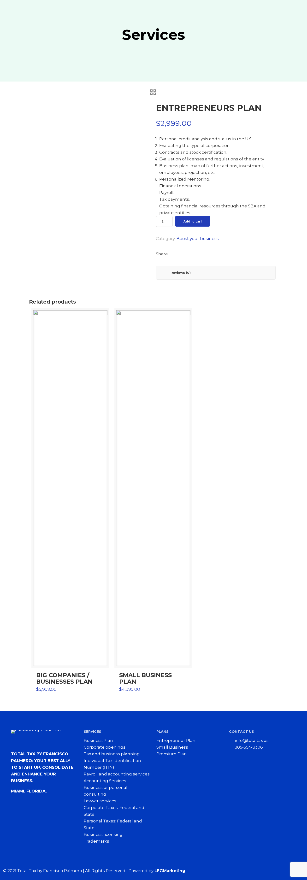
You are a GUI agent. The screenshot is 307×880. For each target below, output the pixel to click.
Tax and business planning (112, 753)
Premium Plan (171, 753)
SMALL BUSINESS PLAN (145, 678)
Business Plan (98, 740)
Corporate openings (104, 747)
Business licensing (103, 834)
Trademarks (96, 841)
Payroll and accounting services (117, 774)
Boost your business (198, 238)
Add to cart (192, 221)
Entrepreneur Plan (175, 740)
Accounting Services (105, 780)
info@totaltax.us (252, 740)
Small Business (172, 747)
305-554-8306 (249, 747)
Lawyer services (100, 800)
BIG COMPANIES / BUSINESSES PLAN (64, 678)
